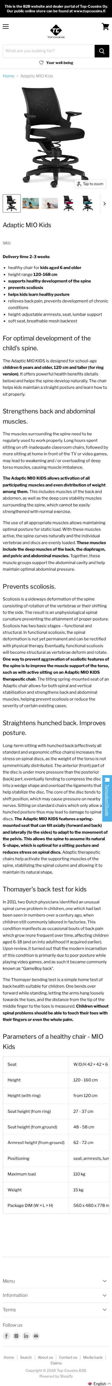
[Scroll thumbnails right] (104, 204)
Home (8, 76)
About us (45, 1357)
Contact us (68, 1357)
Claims (56, 1363)
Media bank (92, 1357)
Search (26, 1357)
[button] (99, 1384)
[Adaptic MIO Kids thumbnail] (11, 203)
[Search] (102, 51)
